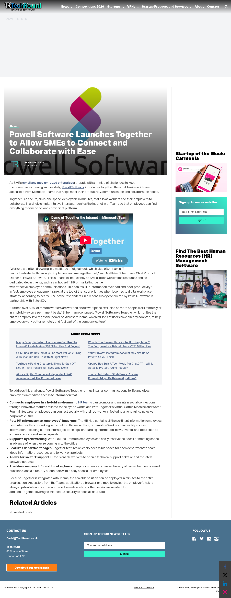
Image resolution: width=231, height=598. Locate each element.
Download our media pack (32, 567)
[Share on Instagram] (225, 592)
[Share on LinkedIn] (225, 583)
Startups (114, 6)
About (199, 6)
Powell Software (73, 187)
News (65, 6)
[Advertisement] (107, 47)
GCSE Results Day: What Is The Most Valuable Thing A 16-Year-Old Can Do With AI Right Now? (49, 355)
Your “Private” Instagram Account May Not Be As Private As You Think (118, 355)
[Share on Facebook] (225, 566)
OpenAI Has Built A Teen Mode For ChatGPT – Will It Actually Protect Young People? (120, 365)
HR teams (85, 402)
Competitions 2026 (90, 6)
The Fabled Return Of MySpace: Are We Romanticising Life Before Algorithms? (113, 376)
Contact (213, 6)
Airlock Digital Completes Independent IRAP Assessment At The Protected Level (44, 376)
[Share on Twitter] (225, 575)
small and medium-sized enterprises (48, 182)
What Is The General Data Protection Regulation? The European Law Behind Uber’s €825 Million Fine (119, 344)
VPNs (131, 6)
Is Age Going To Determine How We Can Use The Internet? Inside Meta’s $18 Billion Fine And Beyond (48, 344)
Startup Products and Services (165, 6)
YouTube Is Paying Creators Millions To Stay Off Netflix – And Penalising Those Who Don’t (46, 365)
